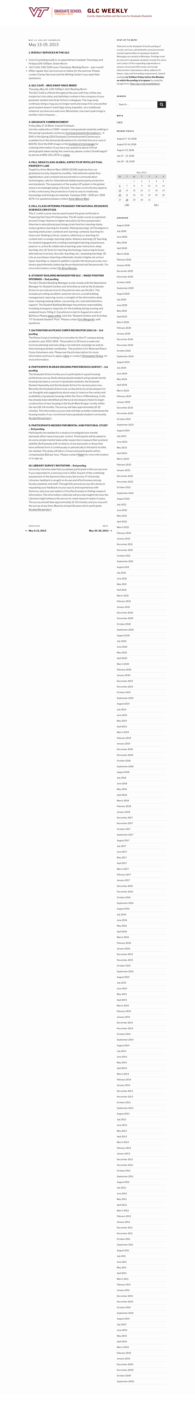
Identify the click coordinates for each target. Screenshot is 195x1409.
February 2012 (124, 1216)
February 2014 (124, 1079)
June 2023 (122, 441)
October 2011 (123, 1239)
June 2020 (122, 646)
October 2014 (124, 1034)
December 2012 (125, 1159)
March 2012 (123, 1210)
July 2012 (121, 1187)
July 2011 (121, 1256)
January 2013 (123, 1153)
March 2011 (123, 1279)
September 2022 (125, 493)
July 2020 (121, 641)
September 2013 (125, 1108)
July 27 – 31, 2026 (125, 155)
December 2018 (125, 749)
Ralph (81, 454)
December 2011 (125, 1227)
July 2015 (121, 982)
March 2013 (123, 1142)
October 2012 (123, 1170)
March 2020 (123, 664)
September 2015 (125, 971)
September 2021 (125, 561)
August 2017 (123, 840)
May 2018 (122, 789)
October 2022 (124, 487)
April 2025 (122, 316)
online (66, 155)
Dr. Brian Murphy (67, 268)
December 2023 (125, 407)
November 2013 (125, 1096)
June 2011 (122, 1262)
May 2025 (122, 310)
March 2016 (123, 937)
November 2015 (125, 960)
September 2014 (125, 1039)
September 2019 (125, 698)
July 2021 (121, 572)
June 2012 (122, 1193)
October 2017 (123, 829)
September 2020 (125, 629)
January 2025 (123, 333)
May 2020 (122, 652)
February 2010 (124, 1353)
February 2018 (124, 806)
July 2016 (121, 914)
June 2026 (122, 236)
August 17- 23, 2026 (127, 138)
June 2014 (122, 1056)
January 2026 (123, 265)
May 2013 (122, 1131)
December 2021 (125, 544)
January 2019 (123, 743)
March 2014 (123, 1074)
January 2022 (123, 538)
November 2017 (125, 823)
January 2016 (123, 948)
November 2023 (125, 413)
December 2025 (125, 271)
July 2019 (121, 709)
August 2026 (123, 225)
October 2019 (124, 692)
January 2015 (123, 1017)
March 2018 (123, 800)
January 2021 (123, 607)
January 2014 (123, 1085)
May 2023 (122, 447)
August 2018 (123, 772)
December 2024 (125, 339)
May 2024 (122, 379)
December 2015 (125, 954)
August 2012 (123, 1182)
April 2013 (122, 1136)
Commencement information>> (83, 133)
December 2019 (125, 681)
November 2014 (125, 1028)
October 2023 (124, 419)
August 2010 (123, 1318)
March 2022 (123, 527)
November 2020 (125, 618)
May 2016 (122, 925)
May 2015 (122, 994)
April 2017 (122, 863)
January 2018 (123, 812)
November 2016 (125, 891)
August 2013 (123, 1113)
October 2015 (124, 965)
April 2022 (122, 521)
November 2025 (125, 276)
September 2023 (125, 424)
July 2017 (121, 846)
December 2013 (125, 1091)
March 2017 (123, 869)
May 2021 (122, 584)
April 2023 (122, 453)
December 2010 (125, 1296)
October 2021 (123, 555)
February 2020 (124, 669)
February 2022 (124, 533)
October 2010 (124, 1307)
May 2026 (122, 242)
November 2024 (125, 345)
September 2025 (125, 288)
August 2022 (123, 498)
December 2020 (125, 612)
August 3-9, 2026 (125, 150)
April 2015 (122, 1000)
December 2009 (125, 1364)
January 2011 (123, 1290)
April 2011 (122, 1273)
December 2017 (125, 817)
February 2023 (124, 464)
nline (66, 356)
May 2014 (122, 1062)
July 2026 (121, 231)
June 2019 (122, 715)
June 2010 (122, 1330)
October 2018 (124, 760)
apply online (54, 315)
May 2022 (122, 515)
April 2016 (122, 931)
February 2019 (124, 738)
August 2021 (123, 567)
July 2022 (121, 504)
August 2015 (123, 977)
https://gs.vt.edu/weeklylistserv (145, 83)
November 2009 (125, 1370)
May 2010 (122, 1336)
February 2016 (124, 943)
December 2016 (125, 886)
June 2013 (122, 1125)
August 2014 (123, 1045)
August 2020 (123, 635)
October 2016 (124, 897)
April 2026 (122, 248)
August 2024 (123, 362)
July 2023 (121, 436)
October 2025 (124, 282)
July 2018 (121, 777)
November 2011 (125, 1233)
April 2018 (122, 795)
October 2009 (124, 1375)
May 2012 (122, 1199)
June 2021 (122, 578)
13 (120, 190)
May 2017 (122, 857)
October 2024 (124, 350)
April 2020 (122, 658)
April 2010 (122, 1341)
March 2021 (123, 595)
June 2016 (122, 920)
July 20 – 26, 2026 (126, 161)
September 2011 (125, 1244)
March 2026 (123, 253)
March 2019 (123, 732)
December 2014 (125, 1022)
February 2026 (124, 259)
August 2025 (123, 293)
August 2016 (123, 908)
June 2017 (122, 851)
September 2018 (125, 766)
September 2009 (125, 1381)
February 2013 (124, 1148)
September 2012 (125, 1176)
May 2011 (121, 1267)
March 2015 (123, 1005)
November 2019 (125, 686)
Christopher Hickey (92, 356)
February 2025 (124, 328)
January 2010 (123, 1358)
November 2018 (125, 755)
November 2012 (125, 1165)
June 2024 (122, 373)
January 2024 (123, 402)
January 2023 (123, 470)
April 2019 (122, 726)
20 (120, 195)
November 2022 (125, 481)
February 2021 (124, 601)
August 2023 (123, 430)
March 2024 (123, 390)
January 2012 (123, 1222)
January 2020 (123, 675)
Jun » (156, 204)
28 (127, 199)
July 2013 (121, 1119)
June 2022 (122, 510)
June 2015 (122, 988)
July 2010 (121, 1324)
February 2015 (124, 1011)
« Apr (126, 204)
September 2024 (125, 356)
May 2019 (122, 720)
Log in (120, 122)
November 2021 (125, 550)
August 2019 (123, 703)
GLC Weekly (107, 10)
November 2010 (125, 1301)
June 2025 (122, 305)
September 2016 (125, 903)
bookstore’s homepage (82, 144)
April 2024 (122, 384)
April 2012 (122, 1205)
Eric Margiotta (86, 319)
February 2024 (124, 396)
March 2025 (123, 322)
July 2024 (121, 367)
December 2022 (125, 476)
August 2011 (123, 1250)
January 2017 (123, 880)
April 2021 (122, 589)
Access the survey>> (40, 418)
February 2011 (124, 1284)
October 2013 (124, 1102)
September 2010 (125, 1313)
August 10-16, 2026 (126, 144)
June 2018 (122, 783)
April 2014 (122, 1068)
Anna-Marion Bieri (79, 198)
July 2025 (121, 299)
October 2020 (124, 624)
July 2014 (121, 1051)
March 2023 (123, 458)
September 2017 (125, 834)
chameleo (54, 40)
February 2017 (124, 874)
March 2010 (123, 1347)
